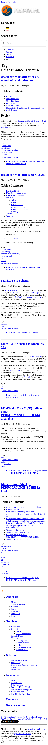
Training (14, 638)
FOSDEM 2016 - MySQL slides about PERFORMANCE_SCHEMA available (21, 413)
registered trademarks (36, 729)
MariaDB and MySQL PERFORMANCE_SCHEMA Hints (20, 487)
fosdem (4, 466)
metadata (4, 573)
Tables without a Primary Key (18, 532)
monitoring (5, 148)
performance (6, 146)
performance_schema (9, 157)
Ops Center (15, 663)
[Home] (20, 17)
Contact (14, 607)
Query (12, 198)
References (15, 611)
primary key (6, 564)
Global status (11, 110)
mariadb (4, 324)
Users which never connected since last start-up (25, 519)
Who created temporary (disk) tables (20, 512)
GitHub (27, 377)
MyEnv (14, 667)
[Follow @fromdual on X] (10, 722)
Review (9, 96)
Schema (15, 370)
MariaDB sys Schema (15, 280)
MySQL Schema (13, 290)
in (22, 537)
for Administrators (23, 647)
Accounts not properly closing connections (23, 507)
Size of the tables (13, 101)
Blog (13, 680)
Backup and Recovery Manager (24, 665)
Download (15, 669)
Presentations (16, 683)
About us (10, 50)
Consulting (15, 627)
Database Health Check (20, 687)
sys (2, 326)
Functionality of (16, 191)
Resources (10, 56)
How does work (16, 193)
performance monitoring (10, 150)
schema (4, 548)
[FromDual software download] (7, 59)
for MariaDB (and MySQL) (32, 121)
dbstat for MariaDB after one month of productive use (20, 78)
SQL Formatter (17, 685)
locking (4, 155)
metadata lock (6, 152)
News (13, 602)
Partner (14, 609)
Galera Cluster (22, 650)
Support (14, 629)
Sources (9, 216)
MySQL (28, 297)
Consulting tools (17, 692)
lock (2, 258)
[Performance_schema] (7, 28)
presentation (6, 464)
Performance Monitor (20, 660)
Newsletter (15, 614)
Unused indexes (12, 509)
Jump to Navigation (9, 2)
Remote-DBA (17, 636)
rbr (2, 559)
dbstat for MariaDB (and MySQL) (23, 174)
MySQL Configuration (20, 694)
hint (2, 553)
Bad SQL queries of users (16, 535)
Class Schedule (22, 643)
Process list (10, 103)
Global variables (12, 105)
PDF (12, 451)
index (3, 555)
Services (9, 52)
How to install (15, 195)
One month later (12, 99)
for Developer (22, 645)
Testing (9, 214)
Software (9, 54)
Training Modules (23, 640)
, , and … (19, 539)
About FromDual (18, 604)
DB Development (23, 634)
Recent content (16, 705)
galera (3, 557)
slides (3, 462)
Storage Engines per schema (17, 530)
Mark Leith (17, 292)
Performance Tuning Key (21, 689)
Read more (25, 162)
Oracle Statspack (11, 238)
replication (5, 562)
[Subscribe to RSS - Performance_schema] (2, 591)
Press (13, 616)
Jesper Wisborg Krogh (34, 292)
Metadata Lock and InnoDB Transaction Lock (25, 108)
